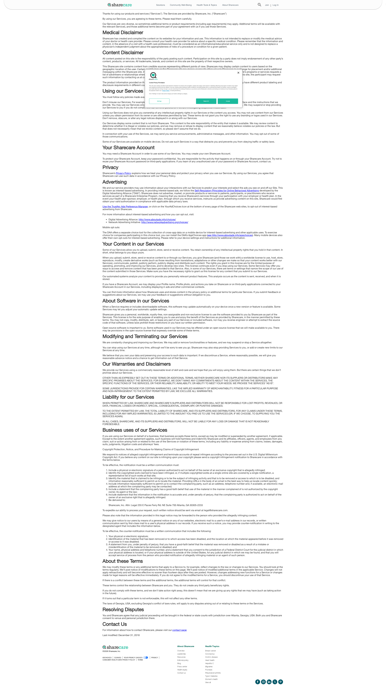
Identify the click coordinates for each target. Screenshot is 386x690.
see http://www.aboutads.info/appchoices (229, 235)
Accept (228, 101)
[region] (194, 88)
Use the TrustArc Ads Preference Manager (125, 206)
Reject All (206, 101)
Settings (159, 101)
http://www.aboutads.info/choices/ (157, 219)
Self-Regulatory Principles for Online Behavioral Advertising (227, 190)
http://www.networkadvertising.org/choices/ (164, 222)
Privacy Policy (123, 173)
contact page (179, 630)
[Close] (238, 72)
